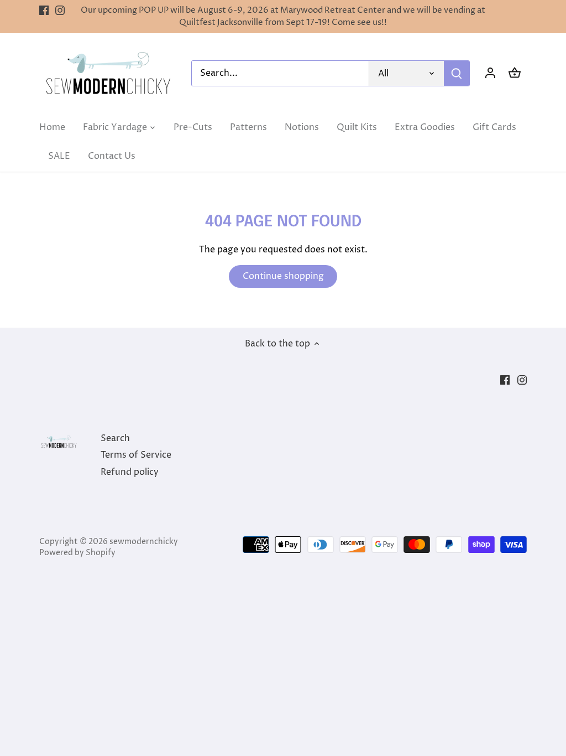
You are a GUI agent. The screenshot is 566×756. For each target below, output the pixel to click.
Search (115, 438)
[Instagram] (60, 10)
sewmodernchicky (143, 541)
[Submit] (456, 73)
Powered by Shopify (77, 552)
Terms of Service (136, 455)
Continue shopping (283, 276)
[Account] (490, 73)
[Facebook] (44, 10)
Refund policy (130, 472)
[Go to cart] (514, 73)
